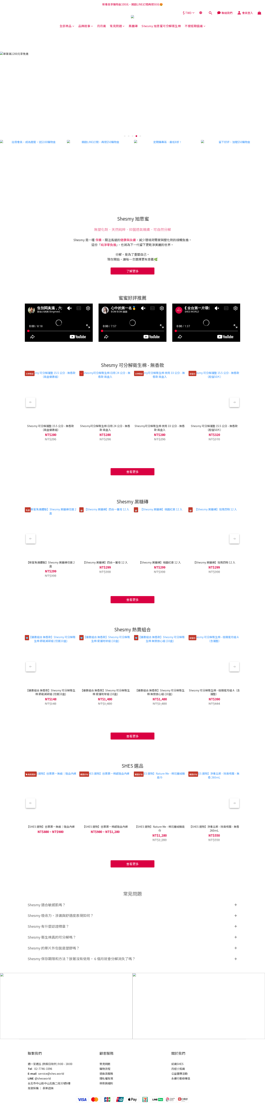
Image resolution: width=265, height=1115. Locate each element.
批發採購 (33, 1088)
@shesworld (43, 1078)
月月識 (101, 26)
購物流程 (105, 1069)
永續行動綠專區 (180, 1078)
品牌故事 (84, 26)
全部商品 (66, 26)
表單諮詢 (47, 1088)
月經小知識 (178, 1069)
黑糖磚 (133, 26)
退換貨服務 (106, 1073)
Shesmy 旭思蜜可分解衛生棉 (161, 26)
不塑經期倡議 (194, 26)
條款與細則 (106, 1083)
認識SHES (177, 1064)
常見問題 (116, 26)
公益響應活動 (179, 1073)
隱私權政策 (106, 1078)
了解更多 (132, 271)
